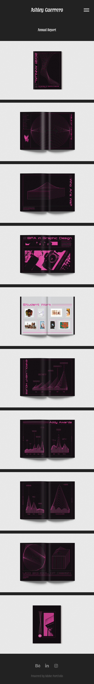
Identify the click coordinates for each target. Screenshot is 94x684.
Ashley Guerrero (47, 10)
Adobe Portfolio (54, 676)
